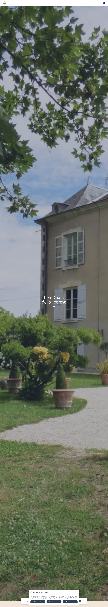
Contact (99, 3)
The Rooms (86, 3)
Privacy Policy (70, 598)
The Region (93, 3)
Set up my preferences (54, 601)
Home (74, 3)
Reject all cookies (38, 601)
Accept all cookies (70, 601)
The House (80, 3)
